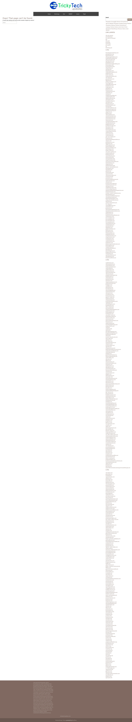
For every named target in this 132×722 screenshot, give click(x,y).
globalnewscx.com (110, 142)
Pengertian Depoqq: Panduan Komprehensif (116, 25)
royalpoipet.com (109, 212)
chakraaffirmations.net (111, 84)
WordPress (74, 720)
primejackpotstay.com (111, 248)
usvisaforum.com (110, 294)
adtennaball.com (110, 527)
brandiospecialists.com (111, 525)
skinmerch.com (109, 293)
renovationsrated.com (111, 441)
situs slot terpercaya (46, 688)
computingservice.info (111, 131)
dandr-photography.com (111, 595)
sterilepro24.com (110, 186)
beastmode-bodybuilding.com (113, 63)
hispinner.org (109, 534)
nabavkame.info (109, 669)
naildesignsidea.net (110, 352)
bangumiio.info (109, 628)
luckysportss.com (110, 238)
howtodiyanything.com (111, 403)
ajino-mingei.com (110, 306)
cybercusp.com (109, 463)
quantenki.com (109, 178)
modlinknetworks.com (111, 235)
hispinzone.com (109, 516)
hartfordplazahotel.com (111, 666)
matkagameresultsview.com (112, 532)
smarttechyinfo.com (110, 96)
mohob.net (108, 94)
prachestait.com (109, 610)
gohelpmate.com (110, 545)
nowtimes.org (109, 648)
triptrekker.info (109, 169)
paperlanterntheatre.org (111, 355)
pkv (106, 39)
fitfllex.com (108, 567)
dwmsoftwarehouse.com (111, 378)
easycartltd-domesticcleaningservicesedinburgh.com (118, 467)
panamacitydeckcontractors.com (113, 578)
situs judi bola (47, 700)
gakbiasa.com (109, 670)
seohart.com (108, 444)
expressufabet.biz (110, 488)
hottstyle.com (109, 401)
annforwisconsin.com (111, 283)
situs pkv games (109, 35)
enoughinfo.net (109, 655)
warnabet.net (109, 658)
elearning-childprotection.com (113, 549)
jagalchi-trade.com (110, 297)
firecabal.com (109, 388)
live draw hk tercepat (110, 38)
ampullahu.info (109, 622)
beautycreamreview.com (111, 370)
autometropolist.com (110, 368)
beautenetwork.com (110, 456)
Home (49, 14)
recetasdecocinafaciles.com (112, 350)
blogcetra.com (109, 138)
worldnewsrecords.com (111, 184)
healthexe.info (109, 614)
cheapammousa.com (110, 348)
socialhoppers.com (110, 556)
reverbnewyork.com (110, 291)
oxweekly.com (109, 577)
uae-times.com (109, 472)
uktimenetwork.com (110, 264)
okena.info (108, 330)
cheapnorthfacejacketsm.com (112, 309)
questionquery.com (110, 591)
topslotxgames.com (110, 511)
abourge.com (109, 359)
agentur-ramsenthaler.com (112, 167)
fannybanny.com (109, 231)
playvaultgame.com (110, 251)
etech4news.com (109, 382)
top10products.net (110, 61)
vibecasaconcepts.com (111, 175)
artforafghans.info (110, 611)
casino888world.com (110, 205)
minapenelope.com (110, 300)
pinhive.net (108, 657)
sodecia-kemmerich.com (111, 202)
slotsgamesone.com (110, 515)
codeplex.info (109, 328)
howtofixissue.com (110, 492)
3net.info (108, 327)
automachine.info (110, 157)
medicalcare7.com (110, 526)
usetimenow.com (110, 543)
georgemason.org (110, 54)
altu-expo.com (109, 341)
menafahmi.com (109, 412)
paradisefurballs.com (110, 105)
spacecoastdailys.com (111, 438)
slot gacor (39, 686)
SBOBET (70, 14)
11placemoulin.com (110, 91)
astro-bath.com (109, 338)
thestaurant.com (109, 213)
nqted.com (108, 416)
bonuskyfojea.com (110, 219)
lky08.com (108, 563)
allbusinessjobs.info (110, 59)
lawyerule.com (109, 600)
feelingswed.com (110, 386)
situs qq (46, 706)
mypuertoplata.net (110, 489)
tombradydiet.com (110, 312)
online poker (40, 695)
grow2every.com (109, 393)
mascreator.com (109, 411)
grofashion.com (109, 242)
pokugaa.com (109, 249)
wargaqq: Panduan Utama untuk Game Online (116, 27)
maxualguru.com (110, 99)
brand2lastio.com (110, 554)
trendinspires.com (110, 584)
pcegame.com (109, 421)
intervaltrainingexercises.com (112, 209)
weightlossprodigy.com (111, 95)
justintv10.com (109, 599)
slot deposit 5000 (42, 711)
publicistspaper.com (110, 448)
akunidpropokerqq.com (111, 331)
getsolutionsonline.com (111, 533)
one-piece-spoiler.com (111, 151)
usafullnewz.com (110, 262)
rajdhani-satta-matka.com (112, 547)
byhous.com (108, 665)
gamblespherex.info (110, 165)
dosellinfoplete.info (110, 633)
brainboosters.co (109, 276)
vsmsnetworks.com (110, 477)
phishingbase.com (110, 245)
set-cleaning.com (110, 445)
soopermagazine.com (111, 437)
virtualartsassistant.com (111, 197)
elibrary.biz (108, 335)
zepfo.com (108, 426)
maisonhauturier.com (110, 410)
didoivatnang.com (110, 375)
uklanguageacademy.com (111, 57)
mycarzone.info (109, 173)
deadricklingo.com (110, 162)
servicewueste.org (110, 504)
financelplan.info (110, 65)
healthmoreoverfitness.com (112, 510)
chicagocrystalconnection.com (113, 673)
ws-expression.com (110, 423)
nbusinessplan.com (110, 483)
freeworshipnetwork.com (111, 356)
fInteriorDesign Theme (60, 720)
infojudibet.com (109, 68)
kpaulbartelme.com (110, 194)
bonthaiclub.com (110, 313)
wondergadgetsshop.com (111, 324)
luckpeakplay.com (110, 240)
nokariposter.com (110, 537)
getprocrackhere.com (110, 229)
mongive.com (109, 530)
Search (107, 17)
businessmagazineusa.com (112, 179)
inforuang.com (109, 570)
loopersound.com (110, 298)
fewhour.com (109, 113)
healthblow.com (109, 544)
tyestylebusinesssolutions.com (113, 211)
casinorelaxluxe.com (110, 223)
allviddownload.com (110, 496)
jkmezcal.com (109, 208)
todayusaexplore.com (111, 267)
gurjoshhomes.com (110, 311)
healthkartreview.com (111, 396)
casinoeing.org (109, 650)
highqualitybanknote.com (112, 399)
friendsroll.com (109, 322)
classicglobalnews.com (111, 462)
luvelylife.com (109, 573)
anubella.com (109, 454)
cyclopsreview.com (110, 372)
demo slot (35, 690)
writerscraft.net (109, 548)
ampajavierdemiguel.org (111, 275)
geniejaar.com (109, 88)
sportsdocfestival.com (111, 255)
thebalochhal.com (110, 271)
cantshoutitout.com (110, 486)
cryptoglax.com (109, 302)
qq (106, 46)
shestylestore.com (110, 256)
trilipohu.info (109, 676)
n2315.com (108, 559)
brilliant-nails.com (110, 593)
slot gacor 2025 (46, 686)
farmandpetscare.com (111, 129)
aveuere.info (108, 106)
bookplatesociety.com (111, 316)
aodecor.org (108, 646)
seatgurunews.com (110, 326)
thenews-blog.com (110, 430)
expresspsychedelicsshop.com (113, 383)
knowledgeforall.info (111, 552)
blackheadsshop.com (111, 191)
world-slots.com (109, 74)
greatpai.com (109, 353)
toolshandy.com (109, 581)
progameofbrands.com (111, 501)
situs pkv (108, 41)
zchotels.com (109, 425)
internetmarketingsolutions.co (113, 139)
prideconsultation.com (111, 81)
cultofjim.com (109, 286)
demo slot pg (40, 700)
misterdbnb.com (109, 206)
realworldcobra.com (110, 156)
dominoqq (108, 43)
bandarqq (108, 42)
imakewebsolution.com (111, 76)
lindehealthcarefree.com (111, 58)
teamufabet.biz (109, 493)
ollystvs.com (108, 140)
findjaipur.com (109, 284)
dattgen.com (108, 374)
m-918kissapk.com (110, 668)
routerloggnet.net (110, 512)
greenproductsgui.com (111, 109)
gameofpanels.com (110, 540)
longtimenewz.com (110, 237)
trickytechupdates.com (65, 716)
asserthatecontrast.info (111, 625)
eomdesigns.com (110, 168)
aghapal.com (109, 339)
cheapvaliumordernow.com (112, 200)
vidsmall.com (109, 182)
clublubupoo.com (110, 216)
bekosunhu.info (109, 629)
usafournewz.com (110, 269)
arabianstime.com (110, 366)
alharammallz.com (110, 361)
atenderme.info (109, 626)
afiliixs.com (108, 360)
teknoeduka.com (109, 429)
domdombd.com (109, 226)
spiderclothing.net (110, 323)
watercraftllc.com (110, 357)
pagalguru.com (109, 419)
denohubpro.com (110, 149)
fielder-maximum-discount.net (113, 566)
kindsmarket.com (110, 571)
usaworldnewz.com (110, 265)
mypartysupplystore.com (111, 282)
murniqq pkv (36, 704)
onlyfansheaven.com (110, 562)
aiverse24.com (109, 452)
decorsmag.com (109, 497)
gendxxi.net (108, 171)
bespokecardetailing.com (111, 333)
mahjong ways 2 (48, 707)
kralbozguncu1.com (110, 407)
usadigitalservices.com (111, 555)
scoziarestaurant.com (110, 443)
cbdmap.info (108, 69)
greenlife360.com (110, 485)
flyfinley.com (108, 80)
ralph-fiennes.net (110, 565)
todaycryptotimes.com (111, 432)
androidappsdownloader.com (112, 541)
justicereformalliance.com (112, 301)
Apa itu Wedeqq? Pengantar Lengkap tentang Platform (118, 23)
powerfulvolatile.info (111, 636)
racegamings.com (110, 246)
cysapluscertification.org (111, 642)
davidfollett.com (109, 289)
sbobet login (44, 701)
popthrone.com (109, 73)
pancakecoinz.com (110, 79)
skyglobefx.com (109, 164)
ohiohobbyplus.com (110, 304)
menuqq (35, 682)
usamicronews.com (110, 241)
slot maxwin (44, 689)
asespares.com (109, 364)
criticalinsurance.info (110, 536)
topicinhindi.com (109, 55)
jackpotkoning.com (110, 234)
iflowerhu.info (109, 672)
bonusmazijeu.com (110, 217)
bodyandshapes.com (110, 459)
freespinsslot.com (110, 103)
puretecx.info (109, 615)
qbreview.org (109, 503)
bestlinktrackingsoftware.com (112, 215)
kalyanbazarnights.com (111, 518)
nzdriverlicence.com (110, 418)
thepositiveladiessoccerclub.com (113, 349)
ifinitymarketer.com (110, 233)
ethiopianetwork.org (110, 123)
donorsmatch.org (110, 647)
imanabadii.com (109, 675)
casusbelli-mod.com (110, 315)
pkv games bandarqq (44, 684)
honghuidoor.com (110, 521)
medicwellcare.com (110, 180)
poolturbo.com (109, 609)
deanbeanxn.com (110, 70)
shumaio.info (109, 639)
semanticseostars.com (111, 116)
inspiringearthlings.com (111, 404)
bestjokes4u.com (110, 85)
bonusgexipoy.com (110, 222)
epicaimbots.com (110, 381)
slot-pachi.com (109, 102)
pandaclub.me (109, 662)
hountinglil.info (109, 83)
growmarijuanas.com (110, 118)
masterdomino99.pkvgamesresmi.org (42, 712)
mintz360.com (109, 92)
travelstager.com (109, 582)
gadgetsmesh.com (110, 124)
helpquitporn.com (110, 397)
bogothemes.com (110, 305)
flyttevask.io (108, 664)
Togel (84, 14)
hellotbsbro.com (109, 128)
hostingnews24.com (110, 400)
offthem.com (109, 478)
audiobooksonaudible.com (112, 455)
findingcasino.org (110, 154)
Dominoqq (56, 14)
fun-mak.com (109, 204)
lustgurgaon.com (110, 87)
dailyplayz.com (109, 227)
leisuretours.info (109, 127)
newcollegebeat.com (110, 290)
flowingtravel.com (110, 522)
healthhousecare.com (111, 394)
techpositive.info (109, 134)
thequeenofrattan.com (111, 147)
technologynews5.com (111, 427)
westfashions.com (110, 580)
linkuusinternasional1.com (112, 320)
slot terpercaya (109, 36)
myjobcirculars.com (110, 508)
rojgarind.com (109, 112)
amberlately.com (109, 278)
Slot (64, 14)
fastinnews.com (109, 230)
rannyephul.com (109, 585)
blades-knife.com (110, 150)
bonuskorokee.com (110, 220)
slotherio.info (109, 640)
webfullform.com (110, 494)
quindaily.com (109, 449)
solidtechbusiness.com (111, 187)
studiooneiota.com (110, 153)
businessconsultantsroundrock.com (114, 460)
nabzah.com (108, 529)
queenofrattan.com (110, 146)
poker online (40, 706)
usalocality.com (109, 268)
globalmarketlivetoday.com (112, 390)
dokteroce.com (109, 596)
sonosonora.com (109, 319)
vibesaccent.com (109, 273)
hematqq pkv (43, 704)
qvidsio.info (108, 637)
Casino (77, 14)
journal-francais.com (110, 598)
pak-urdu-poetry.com (110, 136)
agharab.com (109, 346)
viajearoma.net (109, 344)
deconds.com (109, 466)
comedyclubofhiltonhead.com (113, 195)
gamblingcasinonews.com (112, 499)
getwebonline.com (110, 560)
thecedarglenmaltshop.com (112, 52)
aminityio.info (109, 618)
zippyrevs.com (109, 505)
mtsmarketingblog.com (111, 603)
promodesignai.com (110, 447)
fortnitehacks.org (110, 643)
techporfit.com (109, 481)
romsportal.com (109, 253)
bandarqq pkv (109, 47)
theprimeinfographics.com (112, 198)
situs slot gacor (36, 689)
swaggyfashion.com (110, 588)
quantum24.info (109, 176)
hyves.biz (108, 654)
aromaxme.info (109, 624)
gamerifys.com (109, 474)
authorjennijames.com (111, 342)
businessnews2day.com (111, 183)
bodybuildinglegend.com (111, 592)
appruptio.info (109, 677)
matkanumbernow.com (111, 507)
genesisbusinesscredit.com (112, 569)
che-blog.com (109, 77)
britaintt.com (109, 465)
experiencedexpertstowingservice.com (114, 190)
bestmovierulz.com (110, 295)
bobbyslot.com (109, 90)
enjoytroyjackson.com (111, 379)
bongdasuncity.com (110, 101)
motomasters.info (110, 172)
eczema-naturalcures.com (112, 337)
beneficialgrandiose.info (111, 631)
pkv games (108, 45)
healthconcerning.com (111, 110)
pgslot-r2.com (109, 422)
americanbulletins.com (111, 363)
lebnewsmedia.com (110, 317)
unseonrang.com (109, 135)
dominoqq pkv (43, 696)
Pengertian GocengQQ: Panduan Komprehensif (117, 21)
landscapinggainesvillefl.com (112, 408)
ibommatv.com (109, 479)
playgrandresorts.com (111, 252)
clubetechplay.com (110, 224)
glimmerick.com (109, 287)
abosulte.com (109, 451)
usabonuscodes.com (110, 433)
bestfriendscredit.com (111, 334)
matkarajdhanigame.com (111, 72)
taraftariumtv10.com (110, 589)
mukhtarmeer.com (110, 414)
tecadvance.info (109, 617)
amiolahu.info (109, 620)
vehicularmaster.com (110, 272)
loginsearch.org (109, 644)
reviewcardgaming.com (111, 189)
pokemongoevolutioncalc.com (113, 244)
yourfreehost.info (110, 308)
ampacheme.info (109, 621)
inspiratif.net (108, 475)
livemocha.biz (109, 651)
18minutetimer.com (110, 114)
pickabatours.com (110, 62)
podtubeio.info (109, 635)
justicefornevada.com (111, 125)
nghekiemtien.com (110, 604)
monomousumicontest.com (112, 161)
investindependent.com (111, 405)
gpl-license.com (109, 392)
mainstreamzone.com (111, 117)
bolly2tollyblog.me (110, 661)
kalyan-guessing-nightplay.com (113, 538)
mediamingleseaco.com (111, 602)
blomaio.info (109, 632)
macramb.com (109, 574)
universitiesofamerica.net (111, 500)
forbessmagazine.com (111, 389)
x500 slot (50, 689)
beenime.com (109, 201)
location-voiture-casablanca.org (113, 193)
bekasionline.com (110, 482)
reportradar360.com (110, 587)
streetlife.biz (108, 653)
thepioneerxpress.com (111, 490)
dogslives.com (109, 143)
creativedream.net (110, 558)
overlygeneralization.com (111, 121)
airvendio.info (109, 613)
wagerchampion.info (110, 160)
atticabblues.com (110, 367)
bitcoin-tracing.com (110, 458)
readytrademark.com (110, 440)
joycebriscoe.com (110, 279)
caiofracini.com (109, 132)
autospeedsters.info (110, 158)
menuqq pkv (49, 703)
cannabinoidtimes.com (111, 107)
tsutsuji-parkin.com (110, 345)
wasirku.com (108, 606)
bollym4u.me (109, 659)
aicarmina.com (109, 280)
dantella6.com (109, 514)
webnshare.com (109, 120)
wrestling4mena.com (110, 551)
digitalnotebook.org (110, 98)
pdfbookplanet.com (110, 145)
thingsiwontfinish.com (111, 257)
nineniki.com (109, 523)
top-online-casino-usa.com (112, 519)
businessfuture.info (110, 66)
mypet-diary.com (109, 576)
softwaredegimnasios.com (112, 436)
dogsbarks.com (109, 377)
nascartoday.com (109, 415)
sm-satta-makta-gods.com (112, 434)
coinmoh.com (109, 371)
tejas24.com (108, 607)
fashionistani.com (110, 385)
